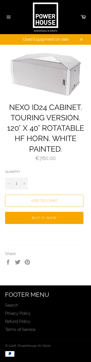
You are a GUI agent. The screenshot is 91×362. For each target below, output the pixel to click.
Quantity (12, 172)
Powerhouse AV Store (34, 346)
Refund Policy (17, 321)
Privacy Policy (18, 313)
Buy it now (44, 218)
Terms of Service (20, 329)
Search (11, 305)
